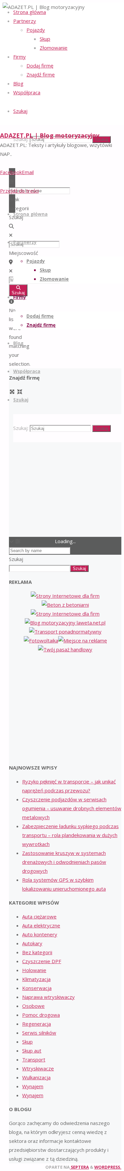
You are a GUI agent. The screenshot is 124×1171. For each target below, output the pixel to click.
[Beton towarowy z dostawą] (65, 604)
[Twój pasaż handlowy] (65, 649)
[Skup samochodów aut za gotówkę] (65, 613)
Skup (27, 1041)
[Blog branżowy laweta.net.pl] (65, 622)
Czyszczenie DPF (41, 961)
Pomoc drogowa (41, 1014)
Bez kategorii (37, 952)
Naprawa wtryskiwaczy (48, 997)
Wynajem (32, 1086)
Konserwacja (37, 988)
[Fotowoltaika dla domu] (41, 640)
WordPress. (107, 1167)
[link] (20, 111)
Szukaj (16, 559)
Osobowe (33, 1006)
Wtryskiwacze (38, 1068)
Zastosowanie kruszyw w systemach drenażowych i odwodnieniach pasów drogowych (64, 862)
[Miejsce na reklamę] (82, 640)
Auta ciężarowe (39, 916)
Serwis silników (39, 1032)
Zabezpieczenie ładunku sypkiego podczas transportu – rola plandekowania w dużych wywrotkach (70, 835)
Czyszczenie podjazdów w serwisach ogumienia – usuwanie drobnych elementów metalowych (71, 808)
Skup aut (31, 1050)
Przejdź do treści (19, 190)
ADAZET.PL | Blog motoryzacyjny (49, 135)
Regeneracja (36, 1023)
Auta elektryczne (41, 925)
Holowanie (34, 970)
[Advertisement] (65, 708)
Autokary (32, 943)
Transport (33, 1059)
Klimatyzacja (36, 979)
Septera (79, 1167)
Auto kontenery (39, 934)
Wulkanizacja (36, 1077)
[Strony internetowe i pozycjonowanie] (65, 595)
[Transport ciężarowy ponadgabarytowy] (65, 631)
